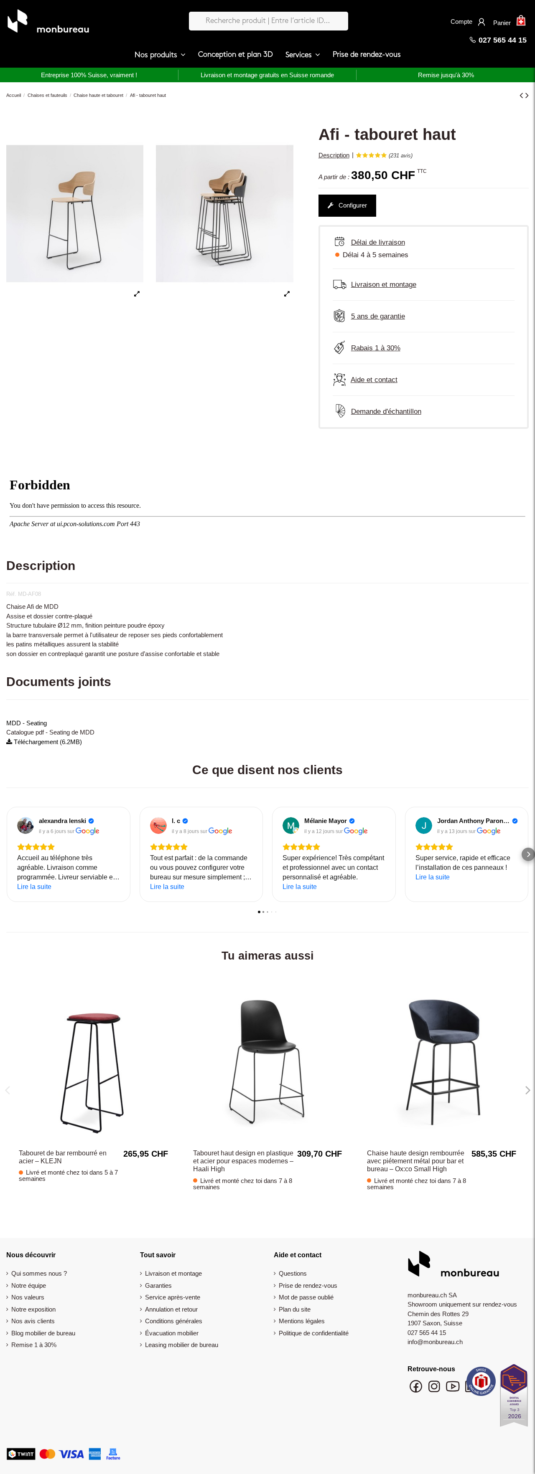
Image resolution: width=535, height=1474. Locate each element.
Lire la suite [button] (34, 886)
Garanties (158, 1285)
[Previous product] (522, 95)
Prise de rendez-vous (308, 1285)
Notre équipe (28, 1285)
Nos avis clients (33, 1321)
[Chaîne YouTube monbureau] (453, 1390)
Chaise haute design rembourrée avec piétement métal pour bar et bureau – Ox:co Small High (415, 1161)
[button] (160, 55)
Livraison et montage (173, 1273)
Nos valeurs (27, 1297)
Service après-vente (172, 1297)
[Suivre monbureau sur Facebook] (417, 1390)
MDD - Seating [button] (26, 723)
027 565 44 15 (501, 40)
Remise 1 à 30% (33, 1344)
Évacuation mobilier (172, 1333)
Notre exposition (33, 1309)
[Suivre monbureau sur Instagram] (435, 1390)
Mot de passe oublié (306, 1297)
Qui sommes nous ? (39, 1273)
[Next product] (527, 95)
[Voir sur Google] (25, 825)
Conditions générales (173, 1321)
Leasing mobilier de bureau (181, 1344)
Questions (293, 1273)
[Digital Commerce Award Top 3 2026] (514, 1397)
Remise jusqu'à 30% (446, 75)
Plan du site (295, 1309)
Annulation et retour (171, 1309)
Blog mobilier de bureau (43, 1333)
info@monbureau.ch (435, 1341)
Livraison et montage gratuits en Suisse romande (267, 75)
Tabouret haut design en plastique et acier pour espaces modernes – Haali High (243, 1161)
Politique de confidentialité (314, 1333)
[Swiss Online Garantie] (481, 1383)
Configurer (352, 205)
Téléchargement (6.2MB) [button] (47, 741)
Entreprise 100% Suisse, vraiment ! (89, 75)
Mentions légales (302, 1321)
